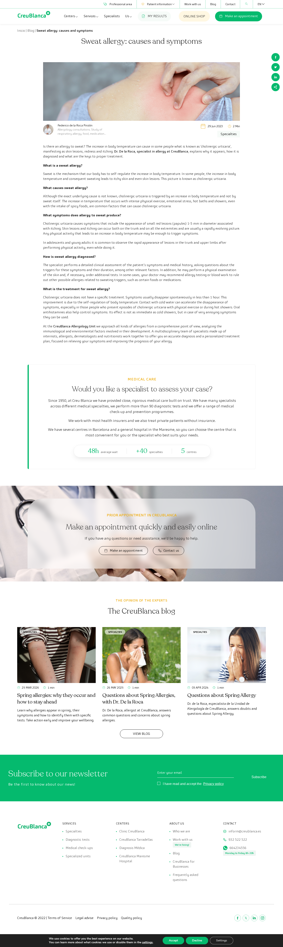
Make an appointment (241, 16)
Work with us (192, 4)
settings (147, 942)
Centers (69, 16)
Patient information (159, 4)
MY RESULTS (157, 16)
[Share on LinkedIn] (275, 77)
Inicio (21, 30)
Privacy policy (213, 784)
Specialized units (78, 856)
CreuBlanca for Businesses (184, 864)
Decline (197, 940)
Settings (221, 940)
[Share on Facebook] (275, 57)
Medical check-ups (79, 848)
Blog (213, 4)
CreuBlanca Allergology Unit (74, 326)
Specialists (112, 16)
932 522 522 (238, 839)
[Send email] (275, 87)
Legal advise (84, 918)
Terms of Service (60, 918)
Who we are (181, 831)
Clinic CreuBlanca (131, 831)
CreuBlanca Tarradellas (136, 839)
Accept (173, 940)
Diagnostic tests (77, 839)
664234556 (238, 848)
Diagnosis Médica (132, 848)
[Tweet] (275, 67)
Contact (230, 4)
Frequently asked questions (185, 877)
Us (127, 16)
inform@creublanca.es (245, 831)
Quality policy (131, 918)
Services (90, 16)
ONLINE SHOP (194, 16)
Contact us (171, 550)
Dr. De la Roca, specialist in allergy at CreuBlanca (151, 151)
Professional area (120, 4)
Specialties (30, 631)
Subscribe (259, 777)
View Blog (141, 733)
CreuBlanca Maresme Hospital (134, 858)
